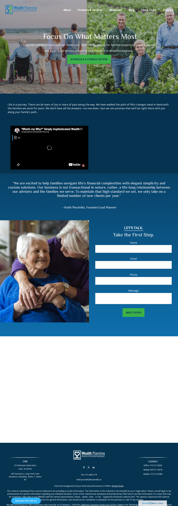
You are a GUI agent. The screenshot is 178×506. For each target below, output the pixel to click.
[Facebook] (84, 467)
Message (133, 290)
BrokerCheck (117, 486)
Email (133, 258)
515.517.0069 (156, 465)
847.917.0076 (156, 469)
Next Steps (133, 312)
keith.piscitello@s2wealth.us (89, 479)
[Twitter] (89, 467)
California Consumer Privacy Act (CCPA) (98, 504)
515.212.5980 (156, 474)
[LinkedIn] (94, 467)
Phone (133, 274)
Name (133, 242)
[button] (67, 10)
